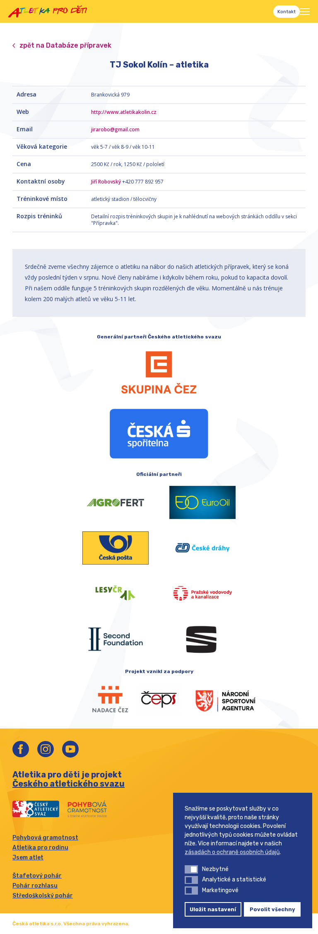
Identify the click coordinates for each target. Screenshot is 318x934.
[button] (191, 869)
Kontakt (286, 11)
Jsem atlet (27, 857)
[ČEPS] (159, 699)
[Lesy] (115, 593)
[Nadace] (101, 699)
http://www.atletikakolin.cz (124, 112)
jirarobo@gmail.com (115, 129)
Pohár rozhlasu (35, 885)
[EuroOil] (202, 502)
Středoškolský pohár (42, 895)
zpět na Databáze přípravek (65, 45)
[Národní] (217, 699)
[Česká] (159, 434)
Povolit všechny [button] (272, 909)
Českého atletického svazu (68, 784)
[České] (202, 548)
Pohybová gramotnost (45, 837)
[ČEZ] (159, 372)
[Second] (115, 639)
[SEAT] (202, 639)
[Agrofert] (115, 502)
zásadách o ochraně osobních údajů (232, 852)
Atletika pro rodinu (40, 847)
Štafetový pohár (37, 875)
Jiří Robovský (106, 181)
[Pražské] (202, 593)
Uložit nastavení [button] (213, 909)
